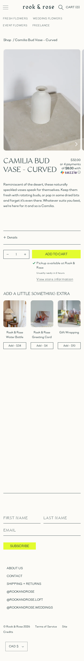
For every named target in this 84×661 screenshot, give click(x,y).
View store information (55, 279)
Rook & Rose (15, 626)
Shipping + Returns (24, 584)
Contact (14, 576)
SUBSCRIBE (19, 546)
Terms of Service (46, 626)
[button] (6, 7)
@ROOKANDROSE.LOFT (25, 599)
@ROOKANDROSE (20, 591)
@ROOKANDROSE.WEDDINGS (30, 607)
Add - (15, 345)
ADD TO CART (56, 254)
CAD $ (13, 646)
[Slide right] (76, 145)
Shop (7, 40)
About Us (15, 568)
